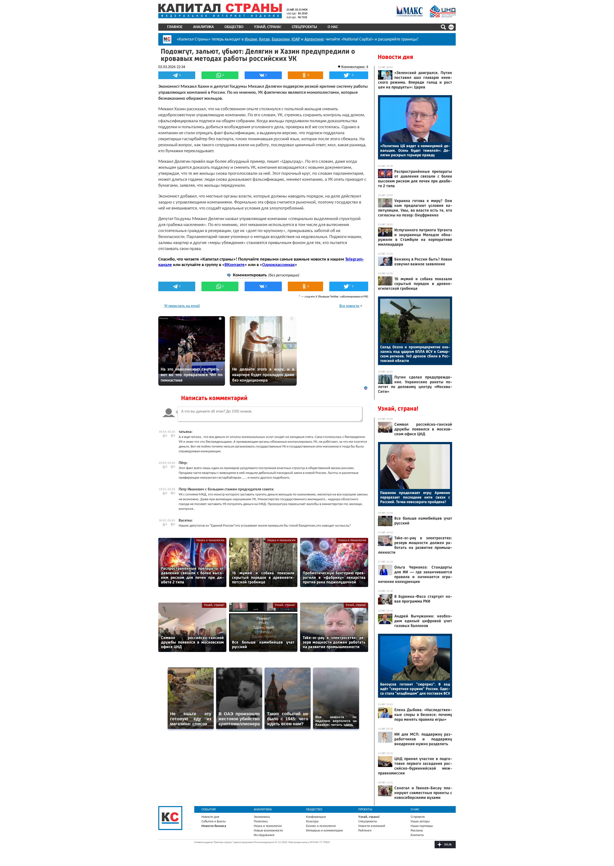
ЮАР (296, 39)
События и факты (213, 821)
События (208, 809)
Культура (312, 821)
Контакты (417, 835)
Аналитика (203, 27)
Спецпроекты (304, 27)
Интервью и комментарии (324, 830)
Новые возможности (268, 830)
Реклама (417, 830)
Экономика (262, 817)
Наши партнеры (422, 826)
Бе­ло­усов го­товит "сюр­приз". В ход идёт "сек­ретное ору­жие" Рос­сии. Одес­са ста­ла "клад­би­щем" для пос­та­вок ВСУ (415, 689)
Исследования (264, 835)
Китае (264, 39)
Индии (251, 39)
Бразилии (281, 39)
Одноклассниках (278, 265)
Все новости (349, 306)
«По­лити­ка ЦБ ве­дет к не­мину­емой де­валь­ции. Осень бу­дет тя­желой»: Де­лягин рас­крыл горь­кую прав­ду (415, 150)
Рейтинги (365, 830)
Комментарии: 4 (354, 67)
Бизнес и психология (321, 826)
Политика (261, 821)
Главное (175, 27)
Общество (233, 27)
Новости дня (395, 57)
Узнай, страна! (267, 27)
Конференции (316, 817)
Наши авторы (420, 821)
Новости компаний (371, 826)
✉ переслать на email (182, 306)
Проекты (365, 809)
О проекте (418, 817)
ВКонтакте (234, 265)
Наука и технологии (210, 540)
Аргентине (314, 39)
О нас (333, 27)
